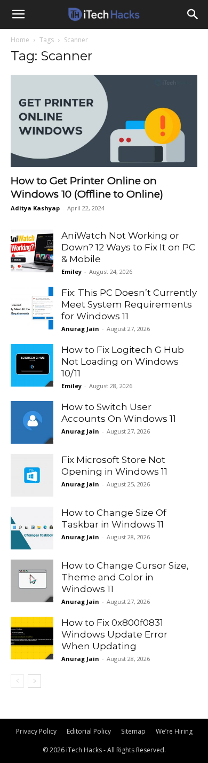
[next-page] (34, 681)
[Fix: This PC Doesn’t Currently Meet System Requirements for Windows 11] (32, 308)
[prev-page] (17, 681)
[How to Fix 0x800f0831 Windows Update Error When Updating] (32, 638)
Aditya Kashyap (35, 208)
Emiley (71, 272)
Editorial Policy (89, 731)
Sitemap (133, 731)
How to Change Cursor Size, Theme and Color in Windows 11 (125, 577)
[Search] (193, 14)
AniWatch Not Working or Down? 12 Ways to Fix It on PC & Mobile (128, 247)
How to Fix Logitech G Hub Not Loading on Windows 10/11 (122, 361)
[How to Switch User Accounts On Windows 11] (32, 422)
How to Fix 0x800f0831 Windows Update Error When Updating (114, 634)
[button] (18, 14)
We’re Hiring (174, 731)
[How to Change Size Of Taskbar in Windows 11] (32, 528)
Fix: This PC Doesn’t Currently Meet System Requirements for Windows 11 (129, 304)
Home (20, 39)
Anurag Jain (80, 329)
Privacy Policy (36, 731)
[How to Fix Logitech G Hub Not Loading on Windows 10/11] (32, 365)
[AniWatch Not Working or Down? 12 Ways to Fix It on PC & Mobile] (32, 251)
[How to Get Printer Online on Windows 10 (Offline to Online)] (104, 121)
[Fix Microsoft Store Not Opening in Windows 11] (32, 475)
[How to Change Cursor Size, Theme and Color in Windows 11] (32, 581)
